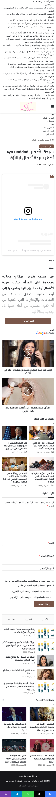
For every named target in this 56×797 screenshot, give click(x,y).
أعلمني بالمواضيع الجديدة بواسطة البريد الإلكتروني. (30, 597)
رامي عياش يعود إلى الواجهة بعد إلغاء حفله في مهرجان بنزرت (28, 86)
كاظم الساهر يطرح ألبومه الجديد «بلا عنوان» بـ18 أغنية (31, 20)
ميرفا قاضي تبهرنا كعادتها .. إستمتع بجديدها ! (19, 671)
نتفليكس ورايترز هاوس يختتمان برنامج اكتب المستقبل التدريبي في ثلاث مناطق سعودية (15, 477)
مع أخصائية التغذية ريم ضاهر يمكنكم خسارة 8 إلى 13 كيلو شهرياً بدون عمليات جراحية (19, 645)
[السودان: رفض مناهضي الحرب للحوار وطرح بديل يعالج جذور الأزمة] (41, 433)
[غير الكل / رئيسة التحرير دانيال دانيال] (28, 106)
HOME (47, 781)
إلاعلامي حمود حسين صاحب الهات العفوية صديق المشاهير (19, 630)
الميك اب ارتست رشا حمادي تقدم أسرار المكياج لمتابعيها (20, 658)
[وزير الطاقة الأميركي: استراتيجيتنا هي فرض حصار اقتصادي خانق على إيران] (14, 433)
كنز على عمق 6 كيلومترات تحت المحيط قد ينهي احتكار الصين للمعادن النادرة (42, 477)
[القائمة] (52, 107)
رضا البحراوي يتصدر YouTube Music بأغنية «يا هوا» (32, 33)
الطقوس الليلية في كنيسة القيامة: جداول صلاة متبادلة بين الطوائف (42, 727)
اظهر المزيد (28, 321)
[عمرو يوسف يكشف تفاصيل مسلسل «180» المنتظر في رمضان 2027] (14, 745)
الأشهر (45, 619)
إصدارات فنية (48, 131)
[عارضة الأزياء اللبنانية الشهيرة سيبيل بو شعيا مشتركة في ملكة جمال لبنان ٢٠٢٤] (45, 687)
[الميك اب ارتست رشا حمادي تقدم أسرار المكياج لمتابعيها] (45, 660)
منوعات (50, 121)
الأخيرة (28, 619)
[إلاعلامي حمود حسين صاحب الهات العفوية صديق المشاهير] (45, 633)
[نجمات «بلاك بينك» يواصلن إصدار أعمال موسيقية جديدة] (42, 745)
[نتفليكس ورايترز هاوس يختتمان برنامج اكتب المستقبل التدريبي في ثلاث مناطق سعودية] (14, 464)
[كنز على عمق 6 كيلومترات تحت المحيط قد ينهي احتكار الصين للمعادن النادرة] (41, 463)
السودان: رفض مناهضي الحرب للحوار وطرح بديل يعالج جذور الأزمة (43, 446)
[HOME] (53, 115)
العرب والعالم (48, 118)
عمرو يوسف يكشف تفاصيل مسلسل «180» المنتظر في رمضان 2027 (15, 759)
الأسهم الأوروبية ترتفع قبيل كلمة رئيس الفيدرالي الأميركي (30, 64)
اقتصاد (51, 125)
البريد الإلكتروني (46, 555)
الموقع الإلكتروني (47, 568)
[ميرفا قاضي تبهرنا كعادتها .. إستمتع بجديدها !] (45, 674)
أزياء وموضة (49, 128)
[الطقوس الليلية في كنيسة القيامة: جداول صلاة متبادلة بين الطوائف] (42, 714)
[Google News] (45, 334)
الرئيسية (48, 140)
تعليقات (11, 619)
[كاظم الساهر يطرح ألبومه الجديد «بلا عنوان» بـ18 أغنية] (14, 714)
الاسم (51, 543)
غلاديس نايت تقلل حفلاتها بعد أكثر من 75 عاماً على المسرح (29, 36)
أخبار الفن (50, 134)
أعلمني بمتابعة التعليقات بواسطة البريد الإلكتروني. (31, 591)
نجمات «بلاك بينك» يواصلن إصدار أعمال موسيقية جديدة (31, 23)
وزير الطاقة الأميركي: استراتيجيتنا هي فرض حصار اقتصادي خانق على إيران (15, 446)
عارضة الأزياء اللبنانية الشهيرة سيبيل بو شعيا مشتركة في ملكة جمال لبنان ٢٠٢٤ (19, 687)
